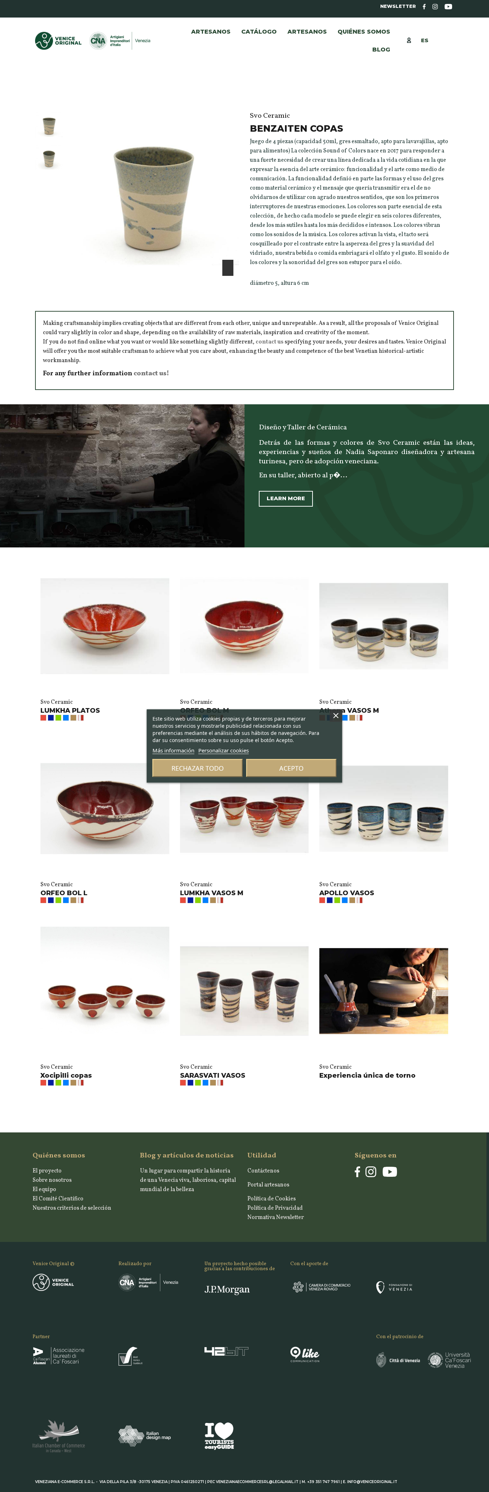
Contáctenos (263, 1171)
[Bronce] (73, 718)
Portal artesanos (268, 1185)
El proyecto (47, 1171)
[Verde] (58, 718)
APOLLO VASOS (346, 893)
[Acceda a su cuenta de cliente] (412, 40)
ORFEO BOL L (63, 893)
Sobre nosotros (52, 1180)
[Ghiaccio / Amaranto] (81, 718)
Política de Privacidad (275, 1208)
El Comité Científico (58, 1199)
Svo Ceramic (56, 702)
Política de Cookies (271, 1199)
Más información (173, 750)
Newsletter (398, 6)
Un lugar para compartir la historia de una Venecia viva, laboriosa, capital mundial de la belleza (188, 1180)
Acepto (291, 768)
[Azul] (51, 718)
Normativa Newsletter (275, 1218)
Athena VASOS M (349, 711)
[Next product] (450, 98)
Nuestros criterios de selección (72, 1208)
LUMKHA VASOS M (211, 893)
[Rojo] (43, 718)
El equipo (44, 1190)
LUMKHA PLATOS (70, 711)
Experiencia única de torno (367, 1075)
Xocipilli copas (66, 1075)
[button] (307, 32)
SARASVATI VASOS (212, 1075)
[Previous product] (443, 98)
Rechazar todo (197, 768)
